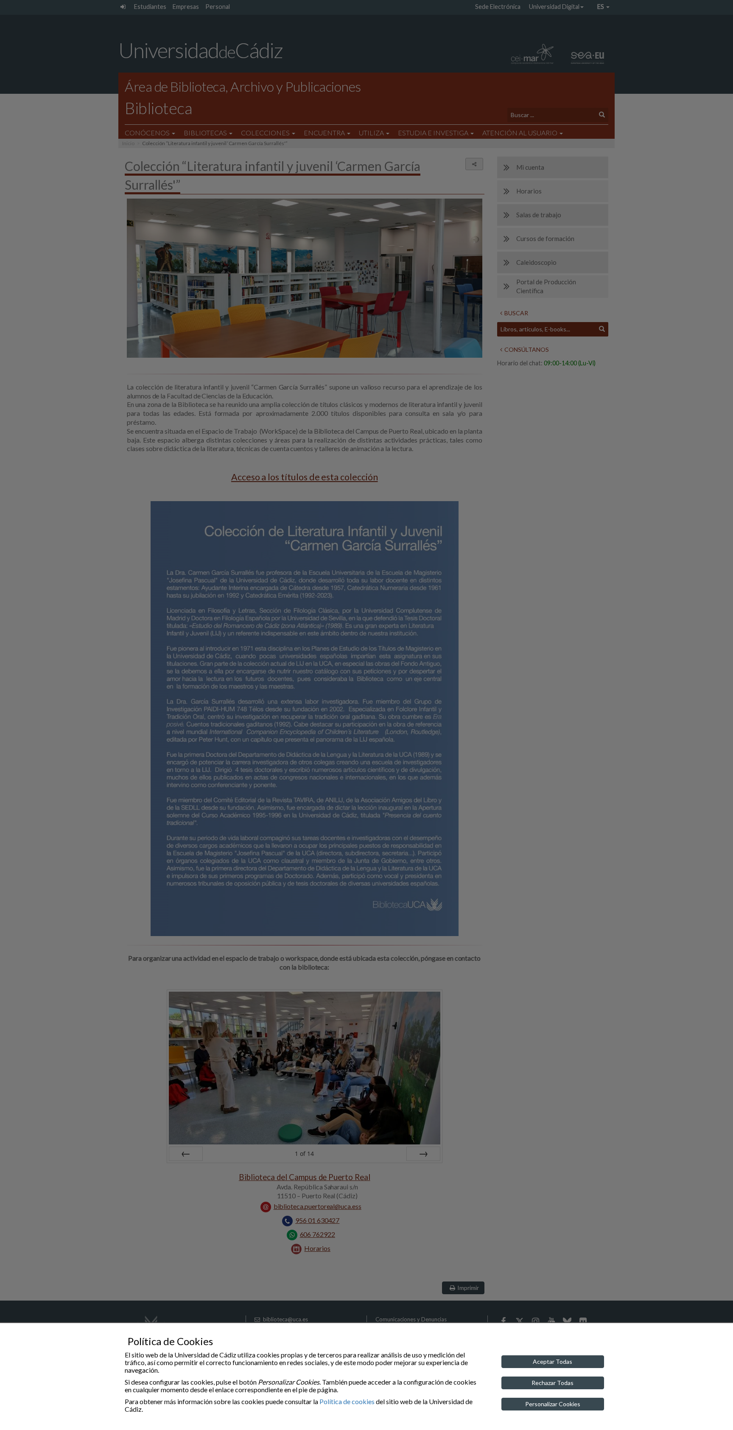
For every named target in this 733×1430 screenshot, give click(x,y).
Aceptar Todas (552, 1361)
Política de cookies (347, 1401)
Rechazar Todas (553, 1382)
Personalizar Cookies (552, 1404)
